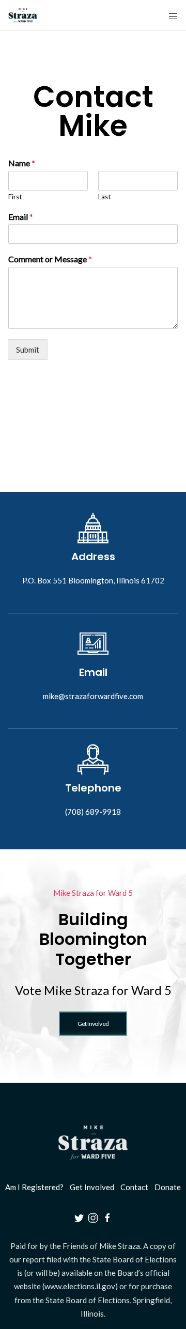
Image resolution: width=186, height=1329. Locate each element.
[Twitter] (79, 1216)
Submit (27, 349)
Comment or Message (50, 259)
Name (21, 163)
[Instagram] (93, 1216)
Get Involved (92, 1187)
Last (104, 197)
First (15, 197)
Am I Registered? (34, 1187)
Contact (134, 1187)
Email (20, 217)
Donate (167, 1187)
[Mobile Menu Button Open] (173, 16)
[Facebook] (107, 1216)
